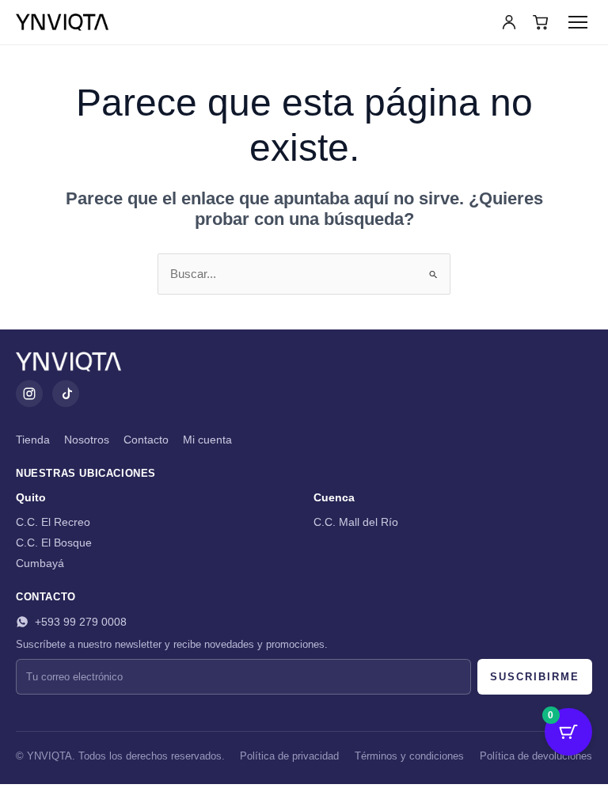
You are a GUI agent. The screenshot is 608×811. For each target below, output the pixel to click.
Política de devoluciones (536, 756)
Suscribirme (535, 677)
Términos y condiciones (409, 756)
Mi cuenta (207, 439)
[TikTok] (65, 393)
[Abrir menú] (578, 22)
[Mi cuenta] (509, 22)
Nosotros (86, 439)
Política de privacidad (289, 756)
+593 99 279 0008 (81, 621)
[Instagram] (29, 393)
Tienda (33, 439)
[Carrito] (540, 22)
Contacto (146, 439)
